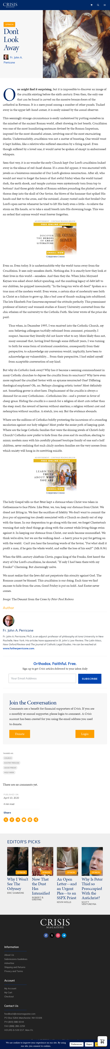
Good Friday (10, 768)
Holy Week (9, 772)
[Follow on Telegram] (64, 935)
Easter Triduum (11, 763)
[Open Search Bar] (98, 5)
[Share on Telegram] (18, 819)
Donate (19, 734)
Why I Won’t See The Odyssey (17, 883)
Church (8, 758)
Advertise (9, 963)
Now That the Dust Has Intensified (41, 886)
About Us (9, 954)
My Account (10, 988)
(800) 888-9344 (16, 1021)
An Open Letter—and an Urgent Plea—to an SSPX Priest (67, 888)
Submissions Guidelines (15, 959)
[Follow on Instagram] (58, 935)
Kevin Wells (64, 902)
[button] (102, 1041)
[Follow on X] (52, 935)
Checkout (9, 996)
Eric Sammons (15, 893)
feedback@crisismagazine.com (19, 1013)
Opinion (9, 24)
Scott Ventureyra (89, 903)
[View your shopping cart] (91, 5)
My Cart (8, 992)
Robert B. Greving (38, 898)
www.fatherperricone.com (18, 648)
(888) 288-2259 (17, 1026)
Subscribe (90, 678)
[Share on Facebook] (12, 819)
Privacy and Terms (13, 971)
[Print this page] (30, 819)
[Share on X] (6, 819)
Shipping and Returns (14, 967)
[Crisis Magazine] (10, 5)
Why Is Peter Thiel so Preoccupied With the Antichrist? (92, 888)
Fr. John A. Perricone (18, 630)
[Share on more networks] (36, 819)
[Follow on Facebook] (46, 935)
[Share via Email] (24, 819)
